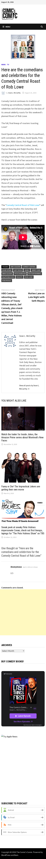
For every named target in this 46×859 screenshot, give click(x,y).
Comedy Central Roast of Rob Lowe (22, 205)
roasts (19, 277)
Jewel (26, 270)
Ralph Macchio (8, 277)
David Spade (7, 270)
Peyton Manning (34, 273)
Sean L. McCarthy (14, 93)
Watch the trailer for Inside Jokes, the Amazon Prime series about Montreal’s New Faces (22, 437)
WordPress (5, 855)
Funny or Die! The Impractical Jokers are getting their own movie (20, 488)
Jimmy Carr (36, 270)
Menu (8, 26)
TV (8, 64)
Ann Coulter (15, 267)
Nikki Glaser (7, 273)
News (3, 64)
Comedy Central (29, 267)
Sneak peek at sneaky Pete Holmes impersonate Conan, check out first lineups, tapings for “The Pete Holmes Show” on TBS (22, 530)
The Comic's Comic (24, 852)
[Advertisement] (23, 612)
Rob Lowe (29, 277)
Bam (16, 855)
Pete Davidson (20, 273)
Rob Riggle (6, 280)
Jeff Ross (18, 270)
